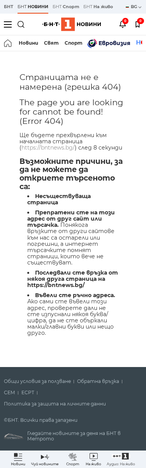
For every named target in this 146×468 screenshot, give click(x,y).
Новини (28, 43)
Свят (51, 43)
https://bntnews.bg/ (48, 147)
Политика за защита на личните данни (55, 404)
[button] (121, 459)
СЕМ (9, 392)
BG (134, 6)
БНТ (8, 6)
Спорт (74, 43)
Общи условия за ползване (37, 381)
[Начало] (8, 43)
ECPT (27, 392)
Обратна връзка (98, 381)
